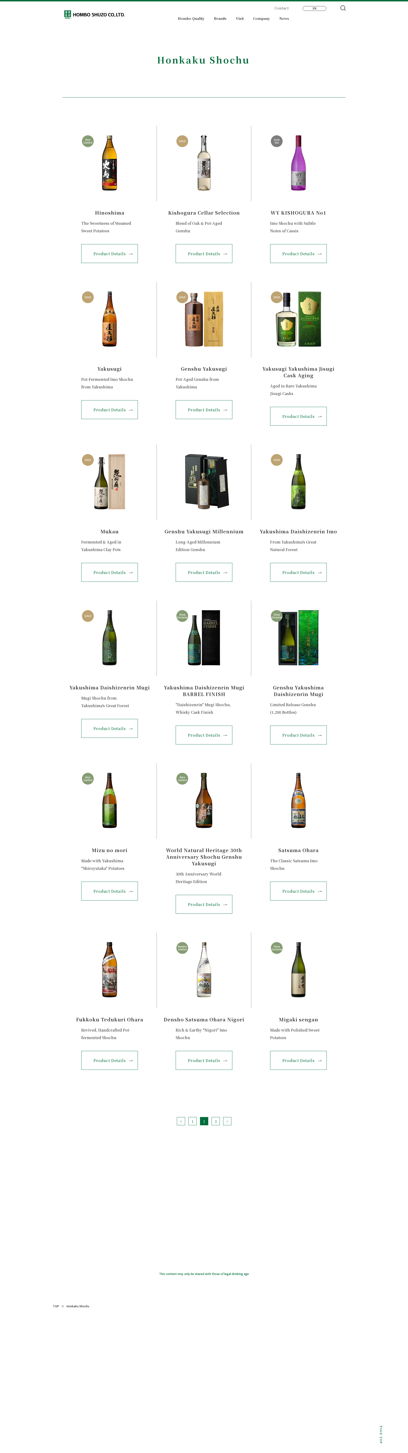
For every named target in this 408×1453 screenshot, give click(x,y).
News (284, 19)
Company (261, 19)
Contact (282, 8)
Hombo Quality (191, 19)
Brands (220, 19)
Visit (240, 19)
